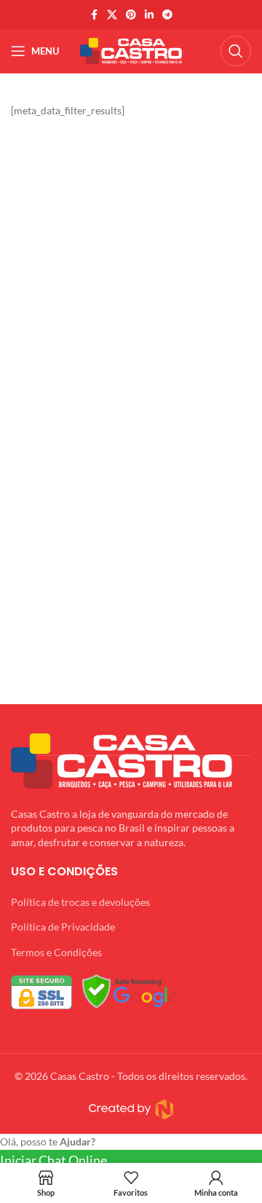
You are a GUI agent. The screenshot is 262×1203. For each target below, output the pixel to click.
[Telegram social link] (167, 15)
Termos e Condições (56, 952)
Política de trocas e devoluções (80, 902)
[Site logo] (131, 50)
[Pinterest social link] (131, 15)
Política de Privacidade (63, 926)
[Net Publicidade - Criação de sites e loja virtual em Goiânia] (131, 1109)
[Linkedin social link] (149, 15)
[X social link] (112, 15)
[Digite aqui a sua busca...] (235, 51)
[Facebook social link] (94, 15)
